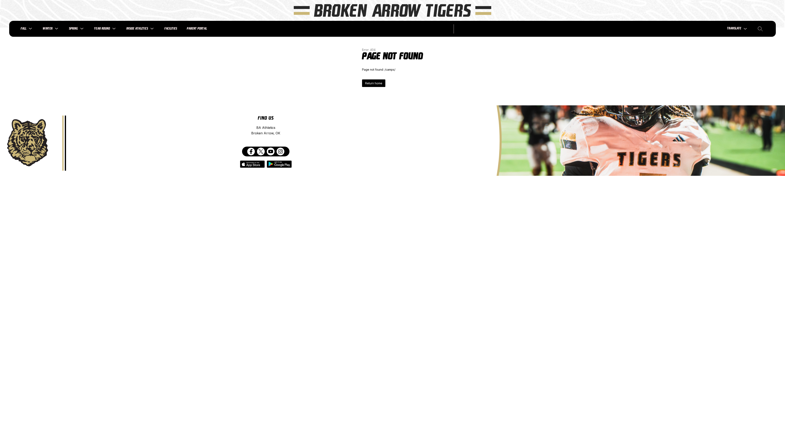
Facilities (170, 28)
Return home (373, 83)
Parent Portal (197, 28)
